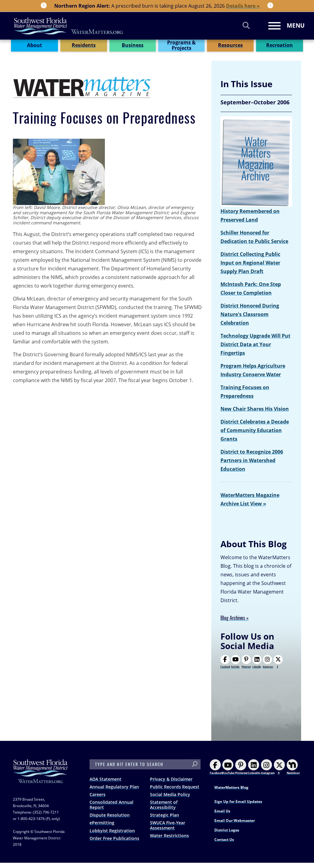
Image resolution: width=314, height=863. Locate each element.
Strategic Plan (164, 815)
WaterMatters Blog (231, 787)
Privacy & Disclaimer (171, 779)
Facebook (225, 666)
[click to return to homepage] (40, 777)
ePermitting (102, 823)
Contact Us (224, 839)
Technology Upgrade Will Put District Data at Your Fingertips (255, 344)
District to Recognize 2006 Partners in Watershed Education (251, 460)
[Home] (68, 25)
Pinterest (246, 666)
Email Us (222, 811)
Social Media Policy (170, 794)
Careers (97, 794)
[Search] (246, 25)
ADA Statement (105, 779)
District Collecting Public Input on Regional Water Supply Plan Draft (250, 263)
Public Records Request (174, 787)
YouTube (235, 666)
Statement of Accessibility (164, 804)
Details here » (243, 5)
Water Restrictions (169, 835)
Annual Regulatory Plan (114, 787)
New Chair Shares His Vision (254, 408)
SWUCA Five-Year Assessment (167, 825)
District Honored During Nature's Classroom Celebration (249, 314)
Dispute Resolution (110, 815)
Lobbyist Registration (112, 831)
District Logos (226, 830)
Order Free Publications (114, 838)
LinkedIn (256, 666)
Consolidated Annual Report (111, 804)
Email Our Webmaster (234, 820)
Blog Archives (232, 618)
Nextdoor (293, 773)
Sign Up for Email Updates (238, 801)
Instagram (268, 666)
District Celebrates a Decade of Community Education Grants (254, 430)
